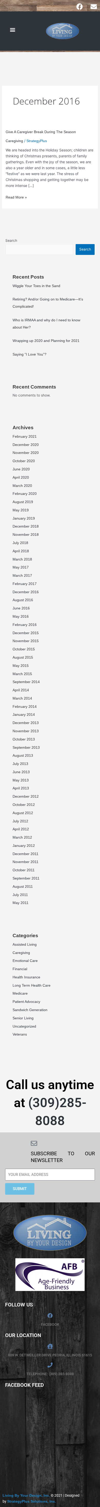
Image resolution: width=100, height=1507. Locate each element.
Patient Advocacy (26, 1002)
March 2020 (22, 486)
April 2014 (21, 690)
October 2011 (24, 870)
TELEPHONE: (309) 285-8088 (50, 1374)
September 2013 (26, 747)
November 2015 (26, 641)
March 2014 (22, 698)
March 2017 (22, 575)
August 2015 (23, 657)
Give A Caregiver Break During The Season (41, 132)
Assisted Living (25, 944)
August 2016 (23, 600)
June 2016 (21, 608)
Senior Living (23, 1018)
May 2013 (21, 780)
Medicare (20, 993)
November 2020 (26, 453)
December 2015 (26, 633)
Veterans (20, 1034)
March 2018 (22, 559)
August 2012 (23, 813)
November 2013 (26, 731)
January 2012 (24, 845)
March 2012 (22, 837)
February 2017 (25, 584)
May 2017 (21, 567)
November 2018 (26, 534)
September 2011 (26, 878)
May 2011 (20, 903)
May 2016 (21, 616)
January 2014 (24, 714)
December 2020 (26, 445)
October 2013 (24, 739)
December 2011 (25, 854)
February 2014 (25, 706)
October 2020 (24, 461)
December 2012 (26, 796)
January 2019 (24, 518)
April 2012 (21, 829)
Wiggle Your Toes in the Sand (36, 286)
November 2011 (25, 862)
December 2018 (26, 526)
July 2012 (20, 821)
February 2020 (25, 494)
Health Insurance (26, 977)
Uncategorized (24, 1026)
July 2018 (20, 543)
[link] (26, 1495)
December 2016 (26, 592)
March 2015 (22, 674)
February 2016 (25, 625)
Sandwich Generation (30, 1010)
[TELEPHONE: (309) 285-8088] (50, 1365)
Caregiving (14, 141)
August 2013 (23, 755)
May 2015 (21, 666)
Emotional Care (25, 961)
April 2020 (21, 477)
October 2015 (24, 649)
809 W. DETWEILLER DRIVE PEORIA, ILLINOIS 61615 (50, 1355)
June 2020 (21, 469)
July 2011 (20, 895)
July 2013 (20, 764)
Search (11, 240)
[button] (12, 29)
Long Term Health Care (32, 985)
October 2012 (24, 805)
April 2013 (21, 788)
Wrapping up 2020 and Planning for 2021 (46, 341)
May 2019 (21, 510)
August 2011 (23, 886)
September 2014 (26, 682)
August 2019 (23, 502)
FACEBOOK (50, 1324)
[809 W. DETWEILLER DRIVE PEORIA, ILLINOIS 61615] (50, 1346)
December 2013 (26, 723)
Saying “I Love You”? (29, 354)
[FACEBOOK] (50, 1315)
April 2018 (21, 551)
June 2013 (21, 772)
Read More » (16, 196)
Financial (20, 969)
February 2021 (25, 436)
